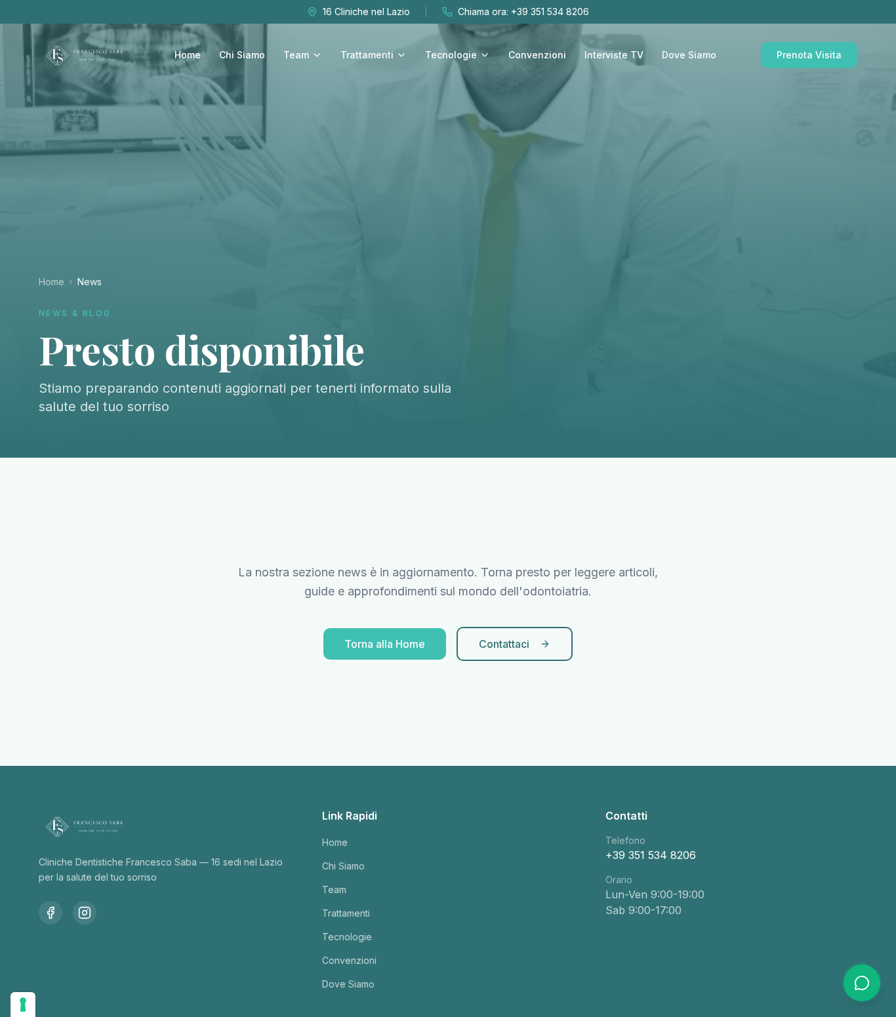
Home (187, 54)
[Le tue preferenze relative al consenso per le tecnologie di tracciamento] (22, 1004)
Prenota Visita (809, 54)
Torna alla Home (384, 643)
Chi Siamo (242, 54)
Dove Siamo (689, 54)
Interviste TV (613, 54)
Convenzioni (537, 54)
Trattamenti (367, 54)
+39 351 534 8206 (650, 855)
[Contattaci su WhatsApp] (862, 983)
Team (296, 54)
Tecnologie (451, 54)
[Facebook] (50, 913)
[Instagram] (84, 913)
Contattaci (504, 643)
